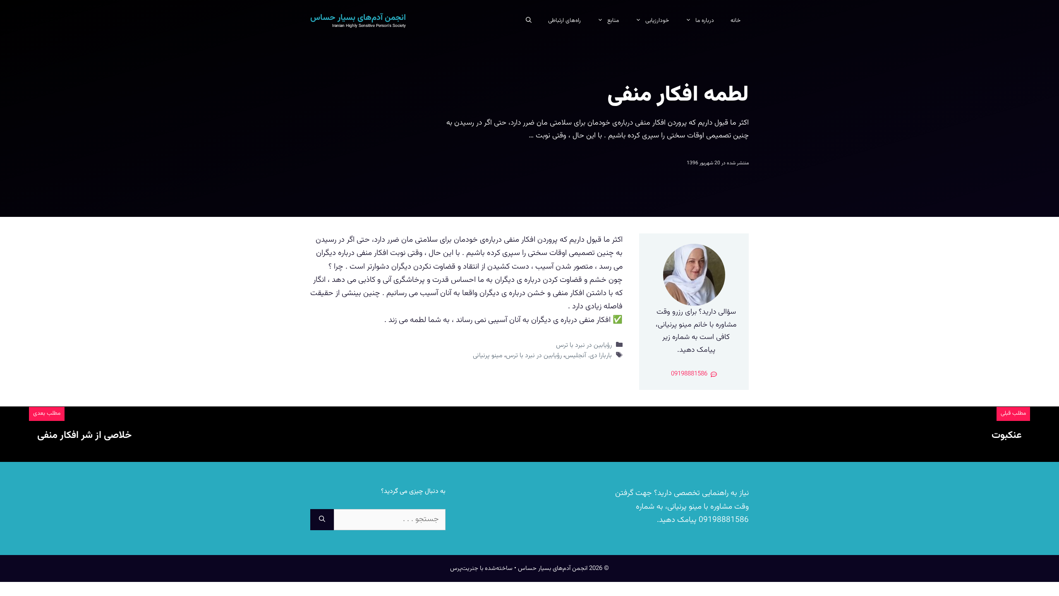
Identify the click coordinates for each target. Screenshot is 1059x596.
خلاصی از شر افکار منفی (84, 435)
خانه (735, 20)
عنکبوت (1007, 435)
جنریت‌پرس (464, 568)
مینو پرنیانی (488, 355)
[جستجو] (322, 519)
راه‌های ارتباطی (564, 20)
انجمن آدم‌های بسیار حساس (358, 17)
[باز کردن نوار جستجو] (529, 20)
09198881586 (723, 520)
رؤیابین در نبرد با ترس (584, 345)
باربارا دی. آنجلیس (588, 355)
